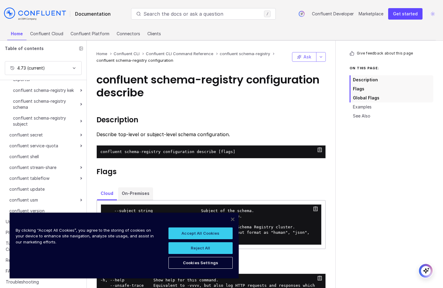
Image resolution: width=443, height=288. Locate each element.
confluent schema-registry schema (39, 104)
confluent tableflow (29, 178)
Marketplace (371, 13)
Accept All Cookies (200, 233)
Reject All (200, 248)
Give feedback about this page (385, 53)
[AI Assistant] (301, 13)
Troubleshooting (22, 281)
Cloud (107, 193)
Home (17, 33)
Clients (154, 33)
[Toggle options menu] (320, 56)
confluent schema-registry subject (39, 121)
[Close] (232, 219)
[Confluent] (35, 14)
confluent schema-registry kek (43, 90)
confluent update (27, 189)
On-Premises (135, 193)
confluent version (27, 210)
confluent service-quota (33, 145)
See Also (361, 115)
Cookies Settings (200, 262)
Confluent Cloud (46, 33)
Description (365, 79)
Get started (405, 13)
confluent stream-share (32, 167)
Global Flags (366, 97)
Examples (362, 106)
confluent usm (23, 199)
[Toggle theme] (432, 13)
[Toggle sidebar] (81, 48)
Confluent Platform (90, 33)
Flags (358, 88)
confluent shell (24, 156)
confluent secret (26, 134)
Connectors (128, 33)
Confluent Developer (333, 13)
